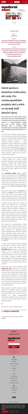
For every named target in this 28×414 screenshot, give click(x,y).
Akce (14, 370)
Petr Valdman (10, 52)
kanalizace (17, 49)
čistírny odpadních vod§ (7, 49)
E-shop (14, 366)
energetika (10, 40)
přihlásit (3, 318)
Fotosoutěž (14, 368)
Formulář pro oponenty (14, 382)
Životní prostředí (16, 44)
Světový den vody (17, 54)
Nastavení (13, 411)
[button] (14, 346)
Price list (14, 392)
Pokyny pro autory (14, 378)
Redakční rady (14, 380)
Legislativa (23, 40)
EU (14, 40)
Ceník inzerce (14, 390)
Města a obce (5, 42)
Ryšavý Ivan (14, 35)
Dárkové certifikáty (14, 363)
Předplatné (14, 361)
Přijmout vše (5, 411)
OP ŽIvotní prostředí (18, 50)
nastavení (3, 409)
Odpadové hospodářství (15, 42)
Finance (18, 40)
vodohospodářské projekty (14, 56)
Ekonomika (4, 40)
